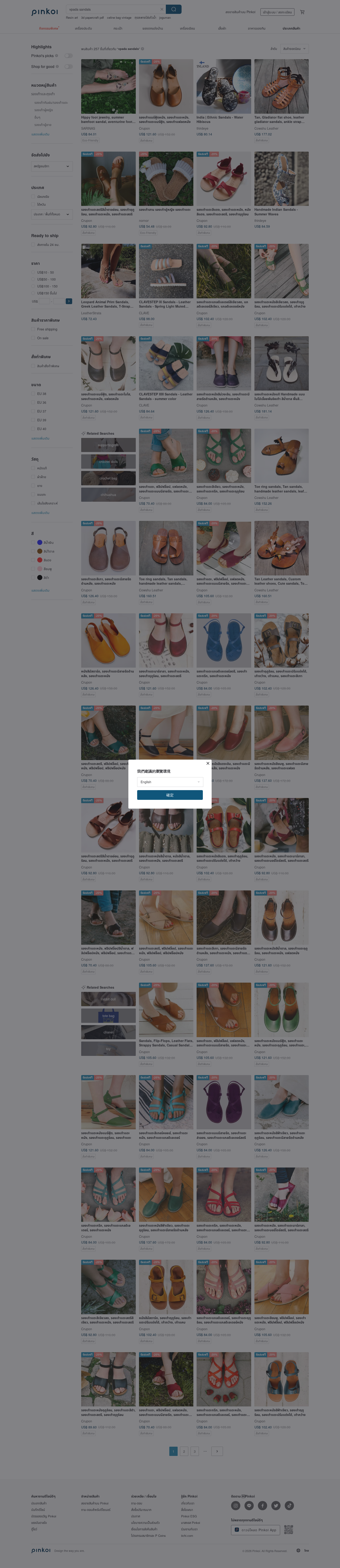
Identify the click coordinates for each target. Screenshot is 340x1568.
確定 (170, 795)
